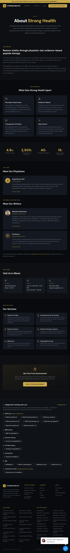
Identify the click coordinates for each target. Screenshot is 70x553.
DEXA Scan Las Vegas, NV (51, 421)
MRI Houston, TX (56, 464)
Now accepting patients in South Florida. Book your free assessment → (35, 1)
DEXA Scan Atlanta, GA (12, 425)
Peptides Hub (40, 510)
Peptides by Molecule (30, 490)
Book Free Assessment (57, 5)
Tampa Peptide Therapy (25, 517)
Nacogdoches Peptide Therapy (25, 529)
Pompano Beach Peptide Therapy (9, 517)
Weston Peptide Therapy (25, 513)
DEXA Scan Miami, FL (11, 417)
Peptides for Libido (42, 535)
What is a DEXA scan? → (18, 413)
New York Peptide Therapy (10, 520)
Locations (36, 6)
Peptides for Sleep (58, 535)
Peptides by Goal (28, 488)
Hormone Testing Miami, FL (13, 441)
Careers (42, 495)
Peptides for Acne (41, 526)
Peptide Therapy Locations (28, 493)
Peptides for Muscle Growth (58, 531)
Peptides (26, 6)
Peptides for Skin (41, 524)
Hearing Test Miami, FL (12, 456)
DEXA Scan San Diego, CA (32, 421)
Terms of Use (58, 495)
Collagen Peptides (58, 528)
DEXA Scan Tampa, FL (49, 417)
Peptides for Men (41, 515)
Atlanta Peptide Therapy (25, 524)
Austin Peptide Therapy (9, 528)
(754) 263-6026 (54, 286)
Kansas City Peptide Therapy (24, 540)
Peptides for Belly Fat (42, 531)
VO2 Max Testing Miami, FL (13, 449)
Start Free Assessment (35, 384)
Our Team (42, 490)
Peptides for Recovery (42, 517)
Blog (44, 6)
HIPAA (56, 490)
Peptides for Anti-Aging (43, 513)
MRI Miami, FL (9, 464)
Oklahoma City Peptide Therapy (9, 536)
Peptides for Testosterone (60, 515)
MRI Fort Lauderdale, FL (25, 464)
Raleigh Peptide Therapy (25, 532)
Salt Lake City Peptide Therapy (8, 540)
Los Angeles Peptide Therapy (8, 532)
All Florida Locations (8, 510)
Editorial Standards (60, 492)
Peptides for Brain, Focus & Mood (60, 520)
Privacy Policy (58, 488)
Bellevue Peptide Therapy (26, 536)
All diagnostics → (62, 404)
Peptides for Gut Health (59, 517)
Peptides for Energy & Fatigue (42, 520)
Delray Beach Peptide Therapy (8, 513)
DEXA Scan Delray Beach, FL (30, 417)
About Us (42, 488)
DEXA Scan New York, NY (13, 421)
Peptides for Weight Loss (59, 513)
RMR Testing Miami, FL (12, 433)
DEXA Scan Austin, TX (30, 425)
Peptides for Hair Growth (59, 524)
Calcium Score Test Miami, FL (14, 472)
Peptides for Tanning (58, 526)
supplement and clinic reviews (40, 254)
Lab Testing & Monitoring (27, 497)
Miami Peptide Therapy (25, 510)
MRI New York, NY (42, 464)
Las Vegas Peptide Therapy (7, 525)
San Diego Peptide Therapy (24, 521)
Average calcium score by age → (25, 469)
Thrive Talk (42, 497)
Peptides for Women (58, 510)
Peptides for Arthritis (42, 528)
